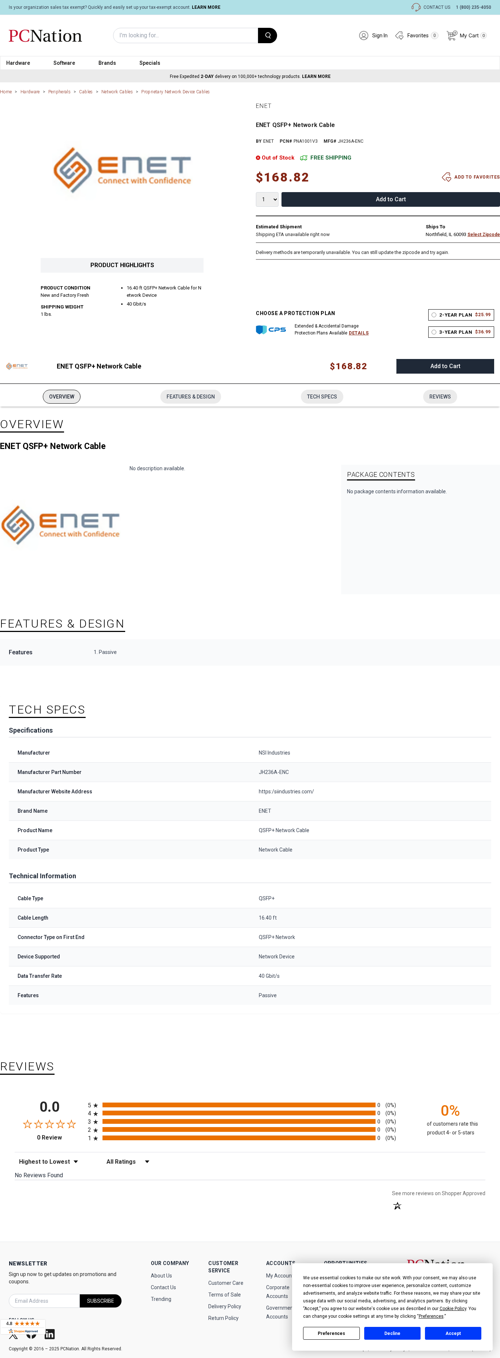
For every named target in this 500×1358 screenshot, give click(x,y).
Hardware (18, 63)
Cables (86, 92)
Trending (161, 1299)
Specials (149, 63)
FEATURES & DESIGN (191, 397)
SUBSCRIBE (100, 1301)
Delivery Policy (224, 1306)
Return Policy (223, 1318)
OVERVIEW (61, 397)
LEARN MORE (206, 7)
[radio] (250, 1105)
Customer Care (225, 1283)
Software (64, 63)
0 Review (60, 1137)
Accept (453, 1333)
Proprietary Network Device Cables (175, 92)
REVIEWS (440, 397)
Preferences (331, 1333)
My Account (280, 1276)
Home (6, 92)
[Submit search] (267, 35)
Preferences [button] (431, 1316)
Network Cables (117, 92)
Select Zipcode (483, 234)
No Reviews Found (39, 1175)
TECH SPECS (322, 397)
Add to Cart (391, 199)
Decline (392, 1333)
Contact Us (163, 1287)
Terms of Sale (224, 1295)
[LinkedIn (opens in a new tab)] (50, 1333)
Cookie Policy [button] (453, 1308)
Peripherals (59, 92)
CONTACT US (436, 7)
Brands (107, 63)
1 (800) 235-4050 (473, 7)
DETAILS (359, 333)
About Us (161, 1276)
